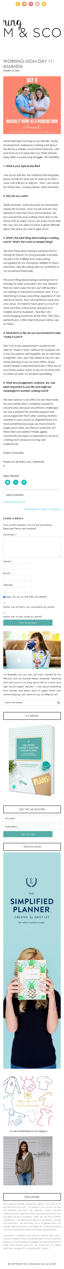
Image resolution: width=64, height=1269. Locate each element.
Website (8, 584)
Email (7, 573)
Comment (10, 534)
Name (7, 561)
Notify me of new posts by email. (22, 616)
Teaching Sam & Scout (42, 1264)
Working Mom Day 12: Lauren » (42, 509)
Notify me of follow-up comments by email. (29, 606)
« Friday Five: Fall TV (14, 502)
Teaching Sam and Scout (32, 33)
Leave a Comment (15, 495)
